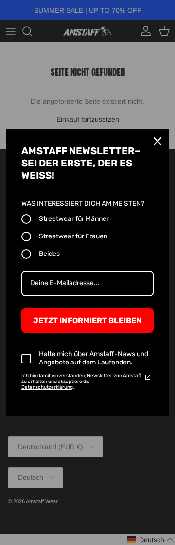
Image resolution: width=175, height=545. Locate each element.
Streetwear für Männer (74, 219)
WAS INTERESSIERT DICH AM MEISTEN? (82, 204)
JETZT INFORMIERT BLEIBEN (87, 320)
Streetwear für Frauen (73, 236)
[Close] (157, 141)
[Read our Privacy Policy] (148, 377)
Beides (49, 254)
